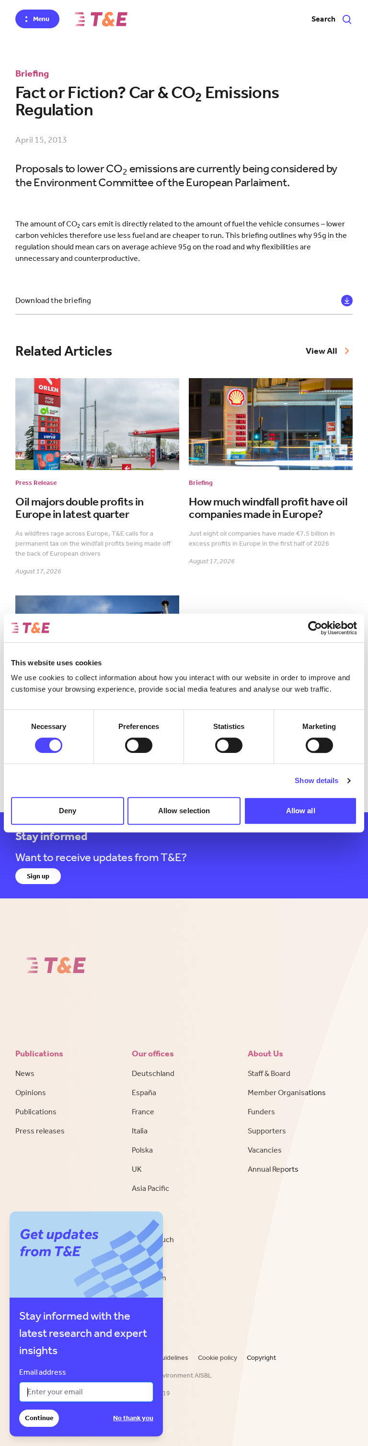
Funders (261, 1111)
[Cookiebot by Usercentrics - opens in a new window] (315, 628)
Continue (39, 1418)
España (144, 1092)
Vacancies (265, 1150)
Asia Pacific (150, 1188)
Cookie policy (217, 1358)
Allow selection (184, 811)
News (24, 1073)
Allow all (300, 811)
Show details (316, 780)
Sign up (38, 876)
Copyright (261, 1358)
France (143, 1111)
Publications (36, 1111)
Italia (140, 1130)
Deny (67, 811)
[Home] (101, 19)
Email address (42, 1372)
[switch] (138, 745)
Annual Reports (273, 1169)
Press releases (40, 1130)
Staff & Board (269, 1073)
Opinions (30, 1092)
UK (137, 1169)
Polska (142, 1150)
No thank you (133, 1418)
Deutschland (153, 1073)
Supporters (267, 1130)
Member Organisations (287, 1092)
